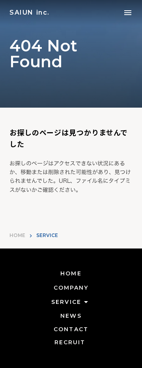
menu (128, 12)
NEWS (70, 315)
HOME (17, 235)
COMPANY (71, 287)
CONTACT (71, 329)
